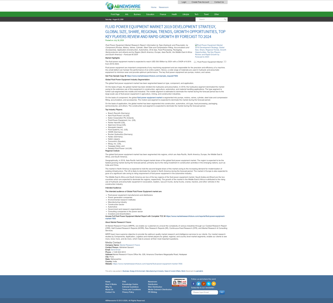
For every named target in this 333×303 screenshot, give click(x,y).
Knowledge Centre (130, 284)
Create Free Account (200, 2)
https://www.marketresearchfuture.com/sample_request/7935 (152, 76)
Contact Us (219, 2)
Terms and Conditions (131, 289)
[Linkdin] (203, 283)
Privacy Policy (128, 292)
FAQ (124, 282)
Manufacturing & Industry (155, 271)
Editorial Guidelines (130, 287)
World (183, 271)
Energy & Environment (137, 271)
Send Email (115, 250)
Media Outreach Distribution (160, 289)
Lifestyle (185, 14)
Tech (196, 14)
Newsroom (164, 7)
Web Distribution (155, 287)
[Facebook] (193, 283)
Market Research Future (130, 245)
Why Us (108, 287)
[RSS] (214, 283)
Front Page (115, 14)
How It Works (111, 284)
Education (150, 14)
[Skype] (208, 283)
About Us (109, 289)
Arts (126, 14)
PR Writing (152, 292)
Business (137, 14)
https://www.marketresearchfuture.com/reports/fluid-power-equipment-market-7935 (147, 264)
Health (174, 14)
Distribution (153, 284)
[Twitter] (198, 283)
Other (216, 14)
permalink (199, 271)
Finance (163, 14)
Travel (206, 14)
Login (184, 2)
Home (153, 7)
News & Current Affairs (173, 271)
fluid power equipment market (149, 97)
